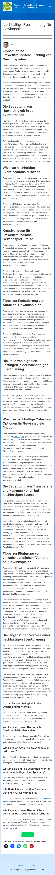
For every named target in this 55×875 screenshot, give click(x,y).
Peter (13, 44)
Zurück (27, 835)
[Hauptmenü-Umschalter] (50, 6)
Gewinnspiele (18, 437)
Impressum (33, 865)
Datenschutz (22, 865)
